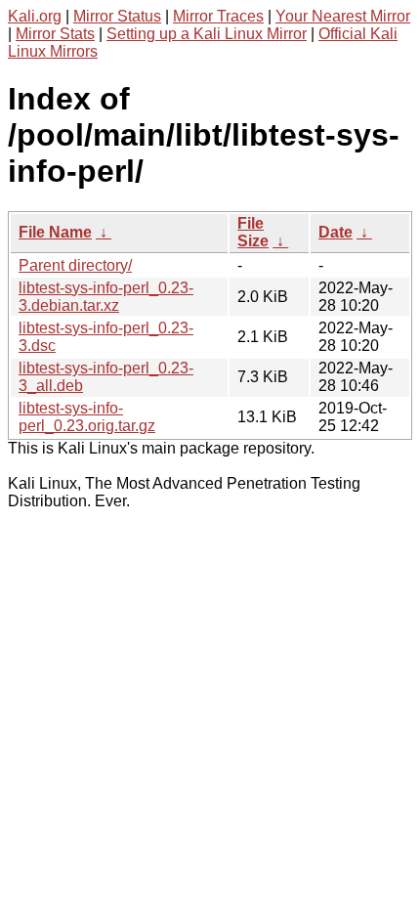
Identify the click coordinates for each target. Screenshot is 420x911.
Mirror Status (117, 16)
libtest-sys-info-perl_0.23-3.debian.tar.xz (106, 297)
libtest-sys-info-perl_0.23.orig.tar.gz (87, 417)
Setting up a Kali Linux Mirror (206, 33)
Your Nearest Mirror (342, 16)
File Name (55, 232)
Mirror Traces (218, 16)
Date (335, 232)
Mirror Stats (55, 33)
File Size (253, 232)
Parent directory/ (75, 265)
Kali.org (35, 16)
